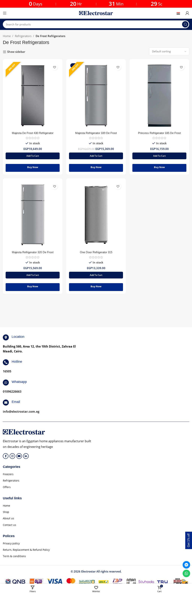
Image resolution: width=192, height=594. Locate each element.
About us (8, 518)
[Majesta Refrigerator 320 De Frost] (33, 215)
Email (16, 402)
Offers (7, 487)
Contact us (9, 525)
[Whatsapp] (6, 383)
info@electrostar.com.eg (21, 411)
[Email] (6, 403)
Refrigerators (23, 36)
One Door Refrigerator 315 (96, 252)
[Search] (185, 24)
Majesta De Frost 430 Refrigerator (32, 133)
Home (7, 36)
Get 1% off (188, 540)
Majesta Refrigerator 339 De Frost (96, 133)
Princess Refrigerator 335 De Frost (159, 133)
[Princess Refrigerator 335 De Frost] (159, 95)
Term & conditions (14, 556)
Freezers (8, 474)
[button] (33, 156)
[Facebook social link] (5, 456)
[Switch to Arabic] (179, 13)
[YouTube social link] (19, 456)
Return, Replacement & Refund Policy (26, 550)
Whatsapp (19, 382)
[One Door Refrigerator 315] (96, 215)
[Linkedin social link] (26, 456)
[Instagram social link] (12, 456)
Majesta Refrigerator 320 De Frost (32, 252)
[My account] (187, 13)
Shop (6, 512)
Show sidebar (16, 52)
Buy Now (32, 167)
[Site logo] (96, 13)
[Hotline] (6, 362)
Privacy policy (11, 543)
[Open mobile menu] (4, 13)
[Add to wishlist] (54, 67)
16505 (7, 371)
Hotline (17, 361)
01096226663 (12, 391)
